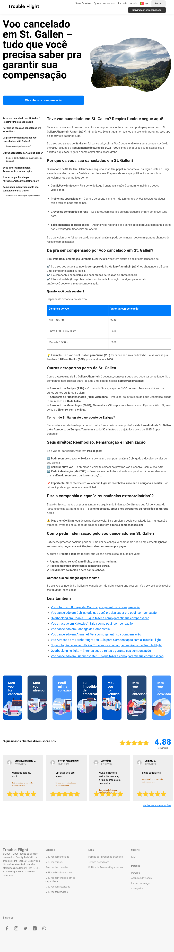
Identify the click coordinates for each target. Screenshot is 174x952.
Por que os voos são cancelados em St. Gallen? (22, 130)
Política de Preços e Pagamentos (105, 867)
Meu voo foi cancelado (57, 856)
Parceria (122, 3)
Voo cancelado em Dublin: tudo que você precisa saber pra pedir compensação (104, 612)
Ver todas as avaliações (157, 805)
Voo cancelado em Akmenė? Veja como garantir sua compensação (96, 634)
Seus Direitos (83, 3)
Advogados (137, 888)
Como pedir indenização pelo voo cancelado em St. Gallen (21, 189)
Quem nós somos (104, 3)
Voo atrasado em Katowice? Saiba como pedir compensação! (92, 623)
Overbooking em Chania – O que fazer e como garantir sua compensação (100, 618)
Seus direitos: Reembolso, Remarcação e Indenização (17, 169)
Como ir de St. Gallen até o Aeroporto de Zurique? (24, 159)
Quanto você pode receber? (18, 146)
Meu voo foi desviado (57, 892)
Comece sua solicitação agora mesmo (23, 196)
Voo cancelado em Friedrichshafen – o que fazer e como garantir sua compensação (107, 656)
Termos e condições (98, 862)
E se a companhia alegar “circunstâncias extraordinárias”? (21, 179)
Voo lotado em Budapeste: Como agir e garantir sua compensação (95, 607)
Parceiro (135, 872)
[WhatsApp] (44, 928)
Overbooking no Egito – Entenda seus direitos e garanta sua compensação (101, 650)
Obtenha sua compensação (43, 100)
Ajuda (133, 3)
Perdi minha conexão (57, 867)
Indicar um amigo (140, 883)
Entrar (158, 3)
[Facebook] (7, 928)
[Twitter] (25, 928)
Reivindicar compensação (147, 10)
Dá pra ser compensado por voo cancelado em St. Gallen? (20, 139)
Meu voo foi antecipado (58, 886)
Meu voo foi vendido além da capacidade (60, 879)
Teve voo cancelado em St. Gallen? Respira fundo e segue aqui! (21, 120)
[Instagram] (16, 928)
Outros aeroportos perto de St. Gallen (23, 153)
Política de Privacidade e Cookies (105, 856)
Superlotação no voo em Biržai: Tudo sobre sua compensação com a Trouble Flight (106, 645)
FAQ (133, 856)
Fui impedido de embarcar (59, 872)
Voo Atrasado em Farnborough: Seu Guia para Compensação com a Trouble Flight (106, 640)
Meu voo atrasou (54, 862)
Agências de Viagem (141, 878)
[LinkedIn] (35, 928)
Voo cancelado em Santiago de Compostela (80, 629)
